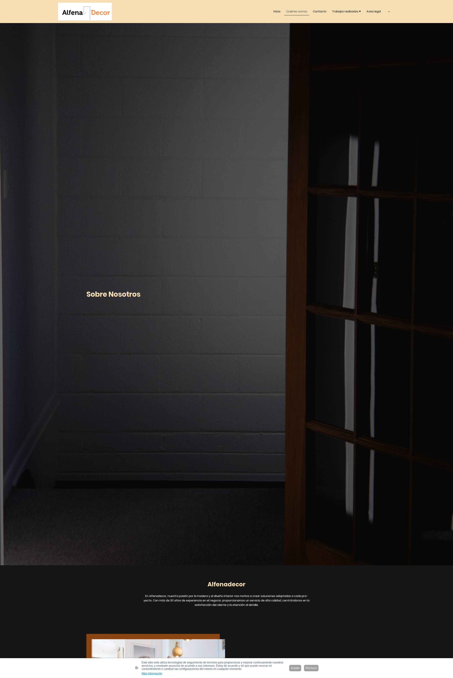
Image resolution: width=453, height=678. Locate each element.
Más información (152, 673)
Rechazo (311, 667)
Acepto (295, 667)
